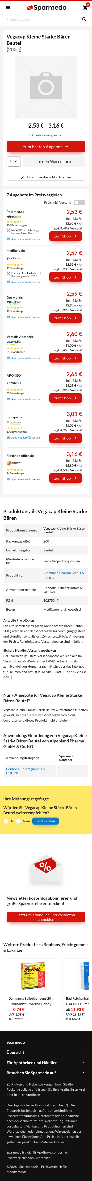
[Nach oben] (84, 1170)
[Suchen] (83, 19)
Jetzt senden (45, 821)
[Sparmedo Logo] (46, 7)
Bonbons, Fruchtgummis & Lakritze (25, 771)
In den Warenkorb (54, 161)
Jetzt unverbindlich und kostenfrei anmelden (46, 917)
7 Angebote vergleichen (46, 135)
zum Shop (62, 236)
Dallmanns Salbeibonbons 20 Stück (32, 998)
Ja (11, 821)
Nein (26, 821)
